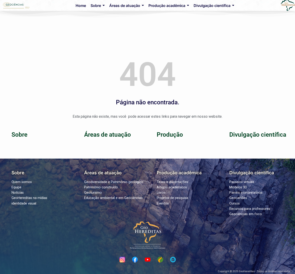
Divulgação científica (257, 134)
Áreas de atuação (107, 134)
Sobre (19, 134)
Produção (170, 134)
